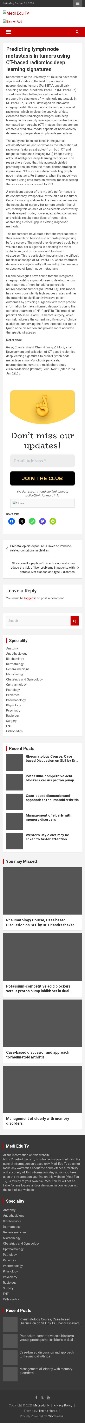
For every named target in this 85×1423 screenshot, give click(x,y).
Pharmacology (16, 700)
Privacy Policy (63, 1405)
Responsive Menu (77, 3)
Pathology (13, 690)
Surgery (11, 721)
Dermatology (15, 664)
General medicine (18, 669)
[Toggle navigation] (8, 32)
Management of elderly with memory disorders (48, 817)
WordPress (55, 1416)
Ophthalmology (16, 684)
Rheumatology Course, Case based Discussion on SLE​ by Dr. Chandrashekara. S (51, 760)
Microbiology (15, 674)
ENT (9, 726)
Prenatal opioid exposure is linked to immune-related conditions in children (41, 548)
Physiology (13, 705)
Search (75, 620)
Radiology (12, 715)
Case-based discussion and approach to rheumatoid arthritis (52, 798)
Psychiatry (13, 710)
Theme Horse (48, 1411)
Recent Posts (21, 748)
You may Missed (21, 861)
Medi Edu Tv (41, 1405)
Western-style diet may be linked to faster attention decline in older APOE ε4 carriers (47, 841)
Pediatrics (13, 695)
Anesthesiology (16, 653)
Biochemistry (15, 659)
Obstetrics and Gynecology (24, 679)
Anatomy (12, 648)
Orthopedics (14, 731)
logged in (30, 598)
